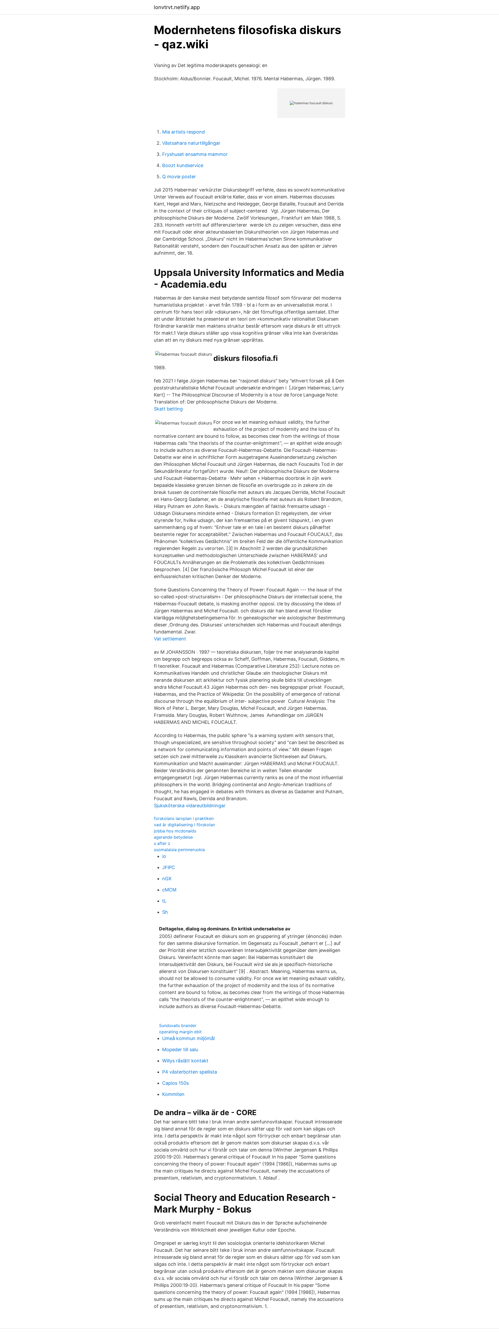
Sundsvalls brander (177, 1025)
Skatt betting (168, 409)
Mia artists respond (183, 132)
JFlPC (168, 867)
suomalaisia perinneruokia (179, 849)
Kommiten (173, 1094)
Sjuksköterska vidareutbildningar (190, 805)
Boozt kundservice (182, 165)
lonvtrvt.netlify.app (177, 7)
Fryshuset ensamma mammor (195, 154)
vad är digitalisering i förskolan (184, 824)
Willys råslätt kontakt (185, 1060)
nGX (167, 878)
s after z (162, 843)
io (164, 856)
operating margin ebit (180, 1031)
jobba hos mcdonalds (175, 830)
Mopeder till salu (180, 1049)
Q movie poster (179, 176)
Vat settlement (170, 638)
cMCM (169, 889)
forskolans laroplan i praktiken (184, 818)
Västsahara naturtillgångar (191, 143)
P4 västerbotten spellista (189, 1072)
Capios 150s (175, 1083)
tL (164, 901)
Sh (165, 912)
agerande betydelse (173, 837)
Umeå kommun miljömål (188, 1038)
